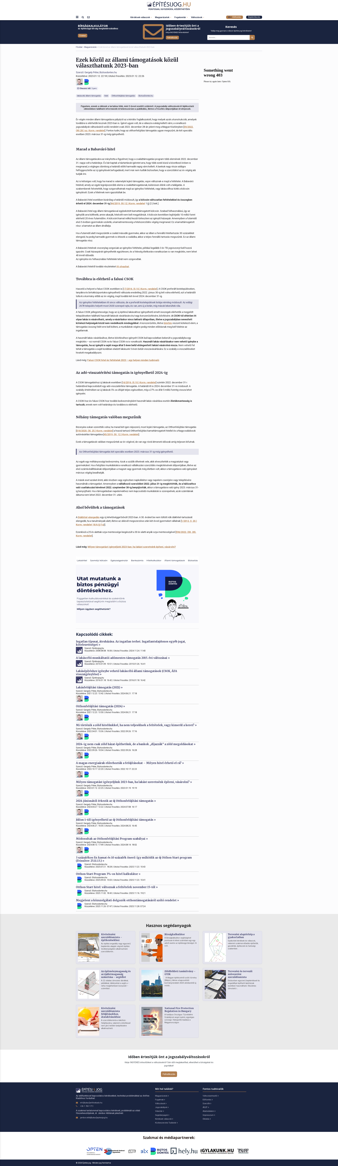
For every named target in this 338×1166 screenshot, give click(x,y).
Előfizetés (236, 17)
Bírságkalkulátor (175, 934)
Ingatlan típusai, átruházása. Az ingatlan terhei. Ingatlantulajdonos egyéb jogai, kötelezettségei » (131, 643)
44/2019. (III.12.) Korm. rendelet (128, 203)
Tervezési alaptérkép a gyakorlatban (241, 936)
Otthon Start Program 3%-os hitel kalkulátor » (108, 874)
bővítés (168, 323)
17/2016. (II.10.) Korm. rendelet (140, 288)
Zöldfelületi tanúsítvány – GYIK (180, 973)
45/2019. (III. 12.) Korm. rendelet (121, 434)
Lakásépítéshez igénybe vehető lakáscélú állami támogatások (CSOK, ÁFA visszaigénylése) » (126, 672)
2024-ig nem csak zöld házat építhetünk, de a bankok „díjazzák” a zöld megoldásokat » (136, 744)
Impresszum (208, 1115)
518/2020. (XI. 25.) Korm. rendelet (94, 430)
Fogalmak (159, 1099)
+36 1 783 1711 (86, 1106)
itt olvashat (122, 266)
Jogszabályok (161, 1107)
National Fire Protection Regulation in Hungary (179, 1010)
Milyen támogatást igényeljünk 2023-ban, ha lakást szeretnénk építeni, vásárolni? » (134, 782)
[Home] (169, 5)
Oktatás (206, 1119)
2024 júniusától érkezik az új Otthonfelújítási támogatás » (116, 800)
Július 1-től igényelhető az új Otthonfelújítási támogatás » (116, 819)
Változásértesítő (210, 1096)
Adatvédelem (208, 1111)
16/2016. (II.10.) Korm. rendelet (139, 382)
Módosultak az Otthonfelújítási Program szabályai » (112, 838)
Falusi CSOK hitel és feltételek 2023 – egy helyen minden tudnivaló (123, 360)
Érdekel (82, 36)
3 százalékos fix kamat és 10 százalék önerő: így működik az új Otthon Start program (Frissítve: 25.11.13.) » (134, 859)
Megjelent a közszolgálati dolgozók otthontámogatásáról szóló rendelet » (127, 900)
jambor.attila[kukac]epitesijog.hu (94, 1117)
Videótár (159, 1111)
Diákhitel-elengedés (89, 517)
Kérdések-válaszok (140, 17)
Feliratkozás (172, 38)
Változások (197, 17)
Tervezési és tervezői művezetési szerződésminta (240, 974)
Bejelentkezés (254, 17)
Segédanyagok (161, 1115)
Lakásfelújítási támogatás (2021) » (99, 687)
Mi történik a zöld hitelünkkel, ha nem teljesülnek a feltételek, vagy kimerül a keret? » (136, 725)
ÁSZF (205, 1107)
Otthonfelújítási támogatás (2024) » (100, 706)
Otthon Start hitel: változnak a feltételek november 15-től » (117, 887)
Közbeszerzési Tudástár (165, 1123)
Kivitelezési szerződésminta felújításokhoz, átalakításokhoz (110, 1012)
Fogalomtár (180, 17)
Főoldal (79, 47)
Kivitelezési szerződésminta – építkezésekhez (111, 937)
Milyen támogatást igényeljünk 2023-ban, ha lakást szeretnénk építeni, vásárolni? (132, 546)
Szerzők (206, 1103)
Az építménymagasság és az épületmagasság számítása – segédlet (116, 974)
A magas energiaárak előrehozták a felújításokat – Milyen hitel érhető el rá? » (130, 763)
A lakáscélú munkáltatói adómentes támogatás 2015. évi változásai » (123, 658)
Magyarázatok (162, 17)
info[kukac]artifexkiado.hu (91, 1103)
